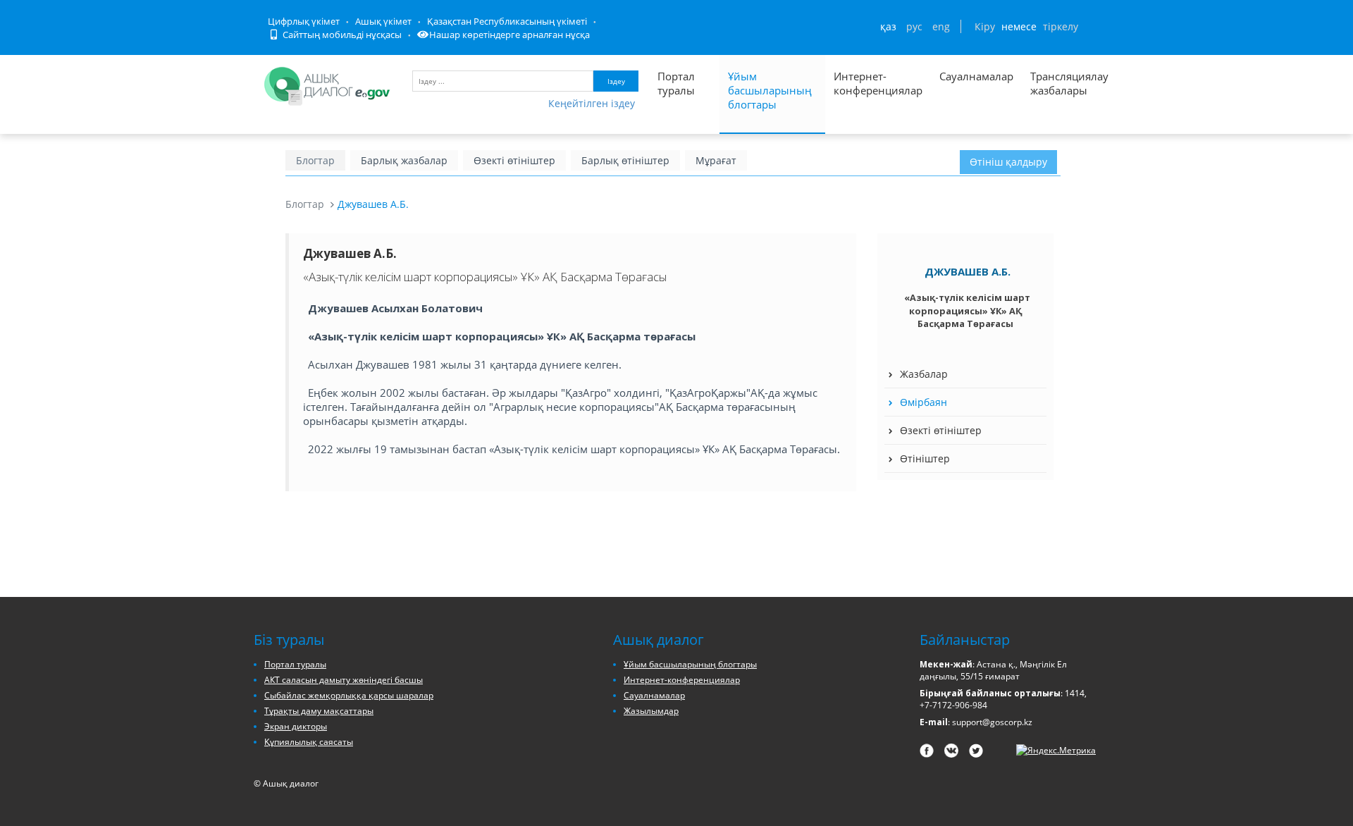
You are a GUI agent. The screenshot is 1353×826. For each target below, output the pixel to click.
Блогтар (315, 160)
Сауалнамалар (976, 76)
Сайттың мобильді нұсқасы (341, 34)
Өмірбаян (923, 402)
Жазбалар (924, 374)
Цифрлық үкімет (304, 21)
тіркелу (1060, 26)
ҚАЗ (888, 26)
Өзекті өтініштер (514, 160)
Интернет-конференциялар (878, 83)
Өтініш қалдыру (1008, 161)
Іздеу (616, 81)
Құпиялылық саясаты (308, 742)
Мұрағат (716, 160)
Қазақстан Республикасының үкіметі (507, 21)
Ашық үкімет (383, 21)
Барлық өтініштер (625, 160)
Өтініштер (925, 458)
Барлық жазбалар (404, 160)
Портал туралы (676, 83)
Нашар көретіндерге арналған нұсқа (509, 34)
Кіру (985, 26)
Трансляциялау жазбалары (1054, 83)
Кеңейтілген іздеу (591, 103)
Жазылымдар (651, 711)
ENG (941, 26)
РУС (914, 26)
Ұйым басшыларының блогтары (770, 90)
